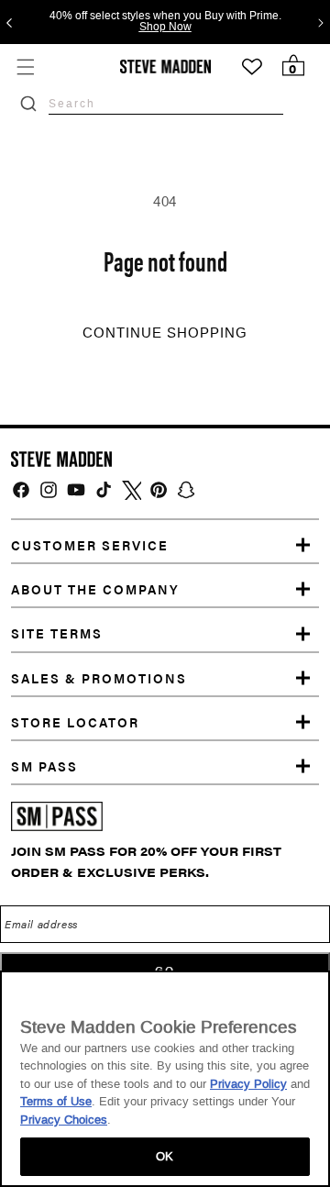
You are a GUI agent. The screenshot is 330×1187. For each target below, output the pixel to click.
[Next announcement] (321, 22)
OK (164, 1156)
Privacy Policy (248, 1084)
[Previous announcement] (9, 22)
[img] (21, 490)
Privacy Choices (63, 1119)
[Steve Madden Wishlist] (252, 67)
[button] (25, 66)
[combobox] (166, 103)
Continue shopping (165, 333)
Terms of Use (56, 1101)
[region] (165, 1079)
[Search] (28, 104)
